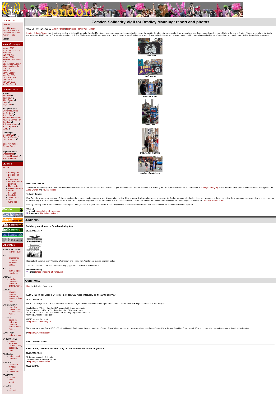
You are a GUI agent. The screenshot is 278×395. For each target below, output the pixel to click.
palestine (13, 358)
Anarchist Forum (10, 158)
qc (17, 273)
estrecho (13, 262)
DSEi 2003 (7, 80)
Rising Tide (8, 115)
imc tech (12, 390)
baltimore (13, 348)
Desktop (6, 24)
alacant (12, 292)
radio (11, 380)
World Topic (13, 202)
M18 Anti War (8, 55)
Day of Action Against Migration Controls (12, 65)
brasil (18, 309)
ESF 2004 (7, 71)
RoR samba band (10, 124)
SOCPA (6, 62)
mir (10, 388)
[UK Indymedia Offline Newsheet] (12, 237)
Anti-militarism (58, 29)
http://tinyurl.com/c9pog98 (39, 333)
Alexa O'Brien (32, 190)
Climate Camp (9, 146)
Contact (12, 28)
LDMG (5, 129)
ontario (12, 286)
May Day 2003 (9, 82)
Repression (71, 29)
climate (12, 377)
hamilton (13, 279)
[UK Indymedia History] (12, 242)
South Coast (13, 197)
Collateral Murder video (213, 200)
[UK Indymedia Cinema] (12, 222)
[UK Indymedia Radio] (12, 232)
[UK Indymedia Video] (12, 227)
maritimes (13, 281)
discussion (13, 365)
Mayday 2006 (8, 57)
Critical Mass (8, 154)
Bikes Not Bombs (10, 144)
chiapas (12, 312)
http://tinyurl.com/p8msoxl (39, 362)
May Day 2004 (9, 75)
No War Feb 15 (9, 84)
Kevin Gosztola (49, 190)
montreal (13, 284)
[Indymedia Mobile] (12, 212)
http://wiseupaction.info (50, 213)
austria (19, 299)
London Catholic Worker (37, 33)
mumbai (17, 335)
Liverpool (12, 184)
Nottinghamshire (15, 188)
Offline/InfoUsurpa (10, 111)
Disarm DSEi (8, 135)
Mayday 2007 (8, 48)
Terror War (82, 29)
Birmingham (13, 173)
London (91, 29)
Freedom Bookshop (11, 117)
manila (12, 273)
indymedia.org (15, 252)
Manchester (13, 186)
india (11, 335)
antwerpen (13, 296)
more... (12, 265)
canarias (13, 260)
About (5, 28)
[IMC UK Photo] (12, 217)
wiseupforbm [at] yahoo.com (48, 211)
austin (18, 346)
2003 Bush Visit (9, 77)
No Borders (8, 113)
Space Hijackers (10, 126)
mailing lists (14, 371)
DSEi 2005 (7, 68)
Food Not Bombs (10, 137)
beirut (11, 356)
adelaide (13, 320)
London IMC (9, 20)
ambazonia (14, 258)
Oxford (11, 191)
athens (12, 299)
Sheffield (12, 195)
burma (12, 271)
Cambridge (13, 179)
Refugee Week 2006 (12, 59)
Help (13, 35)
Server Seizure (9, 73)
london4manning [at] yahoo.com (49, 272)
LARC (5, 102)
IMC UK (6, 168)
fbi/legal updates (12, 368)
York (10, 200)
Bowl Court (7, 98)
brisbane (13, 324)
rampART (7, 96)
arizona (12, 341)
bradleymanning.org (209, 187)
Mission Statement (11, 30)
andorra (12, 294)
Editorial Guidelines (11, 33)
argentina (13, 307)
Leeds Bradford (15, 182)
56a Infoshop (8, 100)
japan (18, 271)
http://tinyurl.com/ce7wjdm (39, 321)
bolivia (12, 309)
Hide (28, 286)
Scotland (12, 193)
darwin (19, 327)
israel (17, 356)
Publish (6, 35)
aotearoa (13, 322)
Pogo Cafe (7, 105)
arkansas (13, 343)
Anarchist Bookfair (11, 156)
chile (19, 312)
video (11, 382)
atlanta (12, 346)
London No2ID (9, 139)
